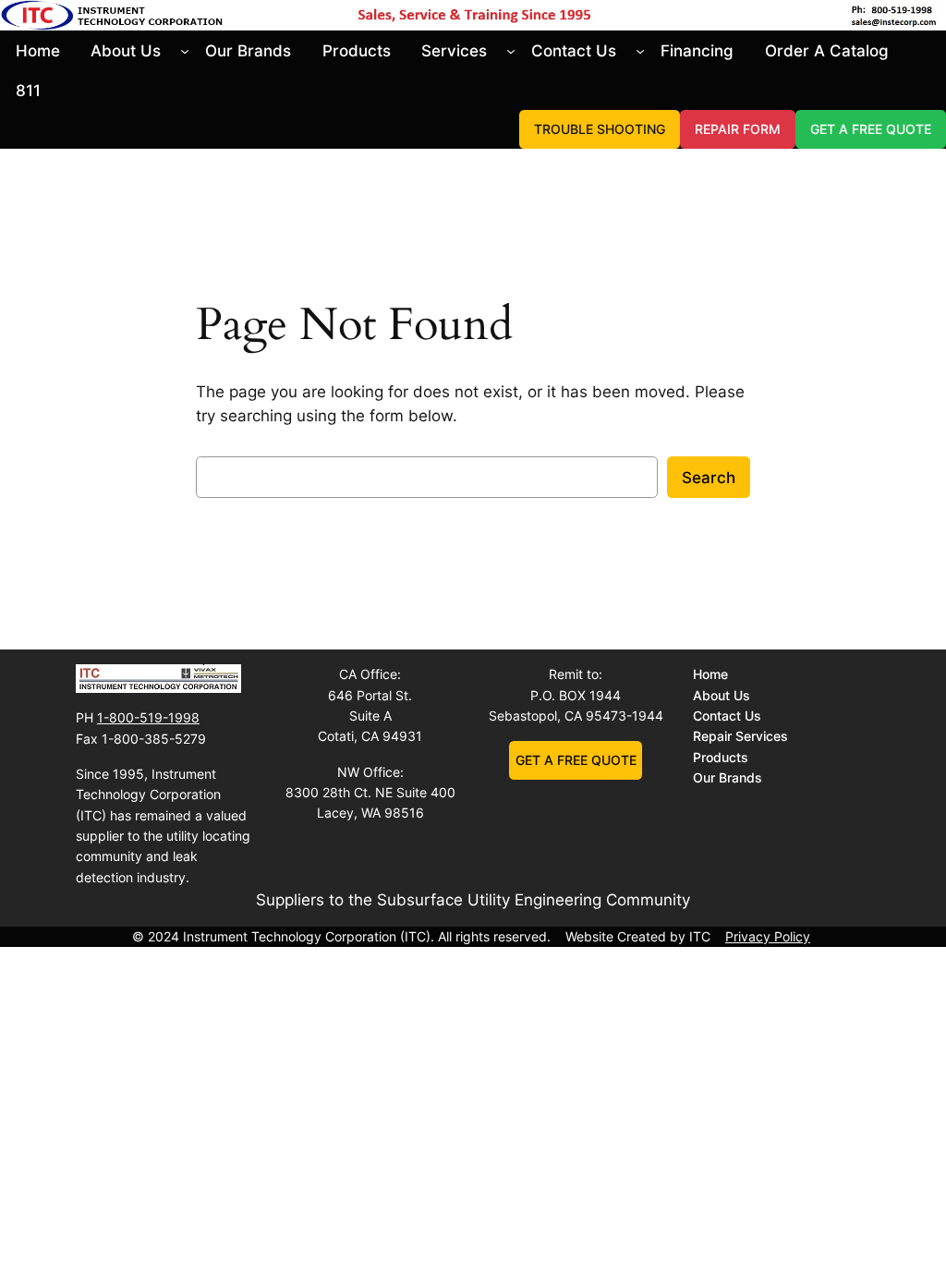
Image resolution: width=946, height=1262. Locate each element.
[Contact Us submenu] (640, 50)
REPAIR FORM (738, 129)
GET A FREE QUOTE (870, 129)
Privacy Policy (767, 936)
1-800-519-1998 (148, 717)
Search (708, 477)
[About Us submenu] (184, 50)
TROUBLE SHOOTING (599, 129)
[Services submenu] (510, 50)
